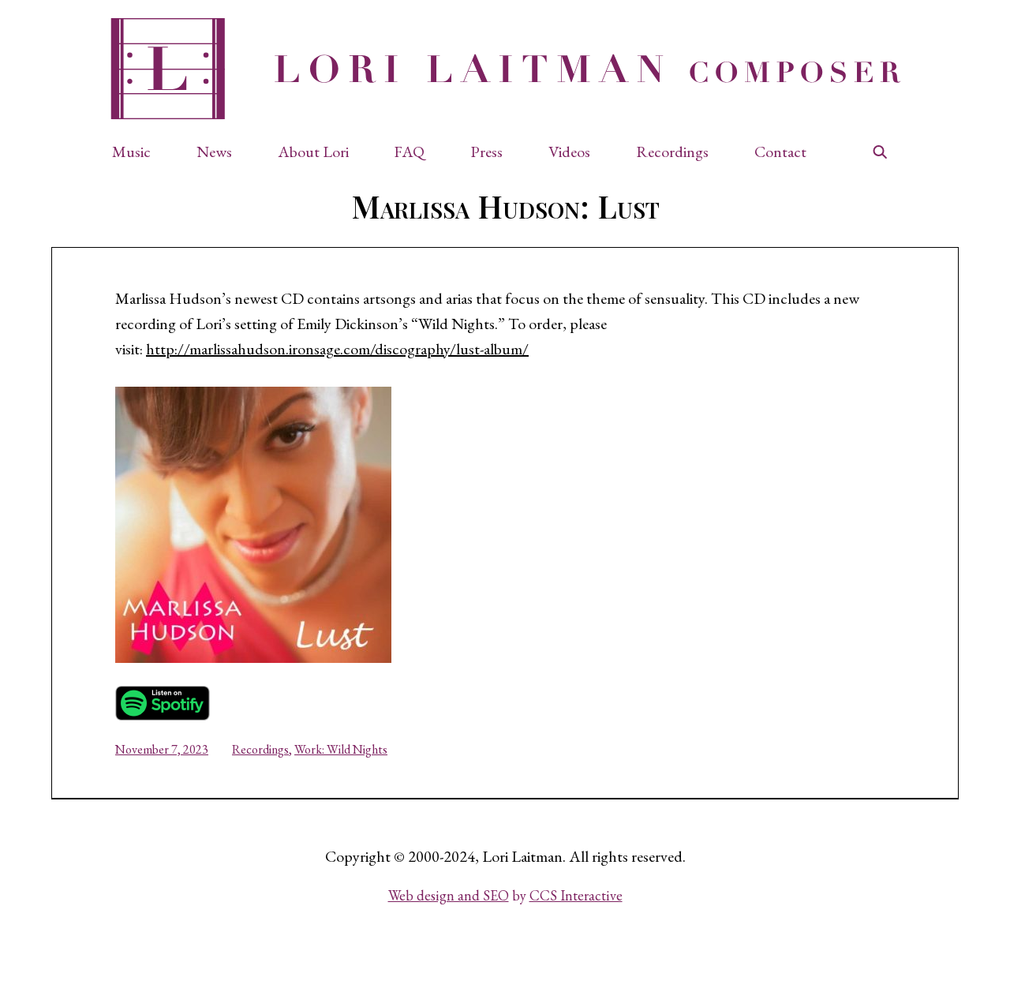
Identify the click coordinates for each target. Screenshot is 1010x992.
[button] (139, 151)
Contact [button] (780, 151)
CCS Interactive (576, 895)
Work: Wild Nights (340, 749)
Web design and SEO (448, 895)
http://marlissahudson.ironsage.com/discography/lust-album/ (337, 349)
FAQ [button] (409, 151)
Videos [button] (569, 151)
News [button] (214, 151)
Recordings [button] (672, 151)
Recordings (260, 749)
